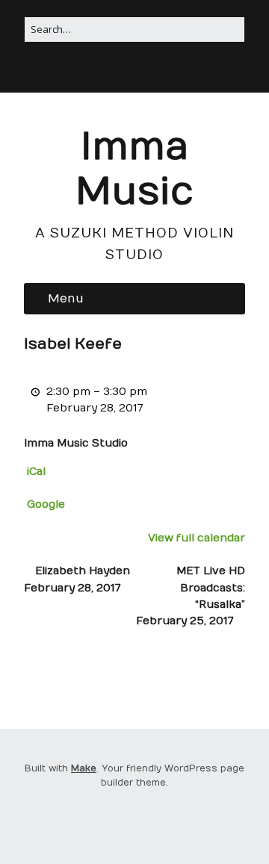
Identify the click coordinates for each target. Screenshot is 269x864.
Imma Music (134, 169)
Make (83, 768)
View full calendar (196, 538)
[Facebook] (133, 71)
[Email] (153, 71)
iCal (36, 471)
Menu (66, 298)
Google (46, 504)
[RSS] (114, 71)
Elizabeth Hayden (77, 579)
